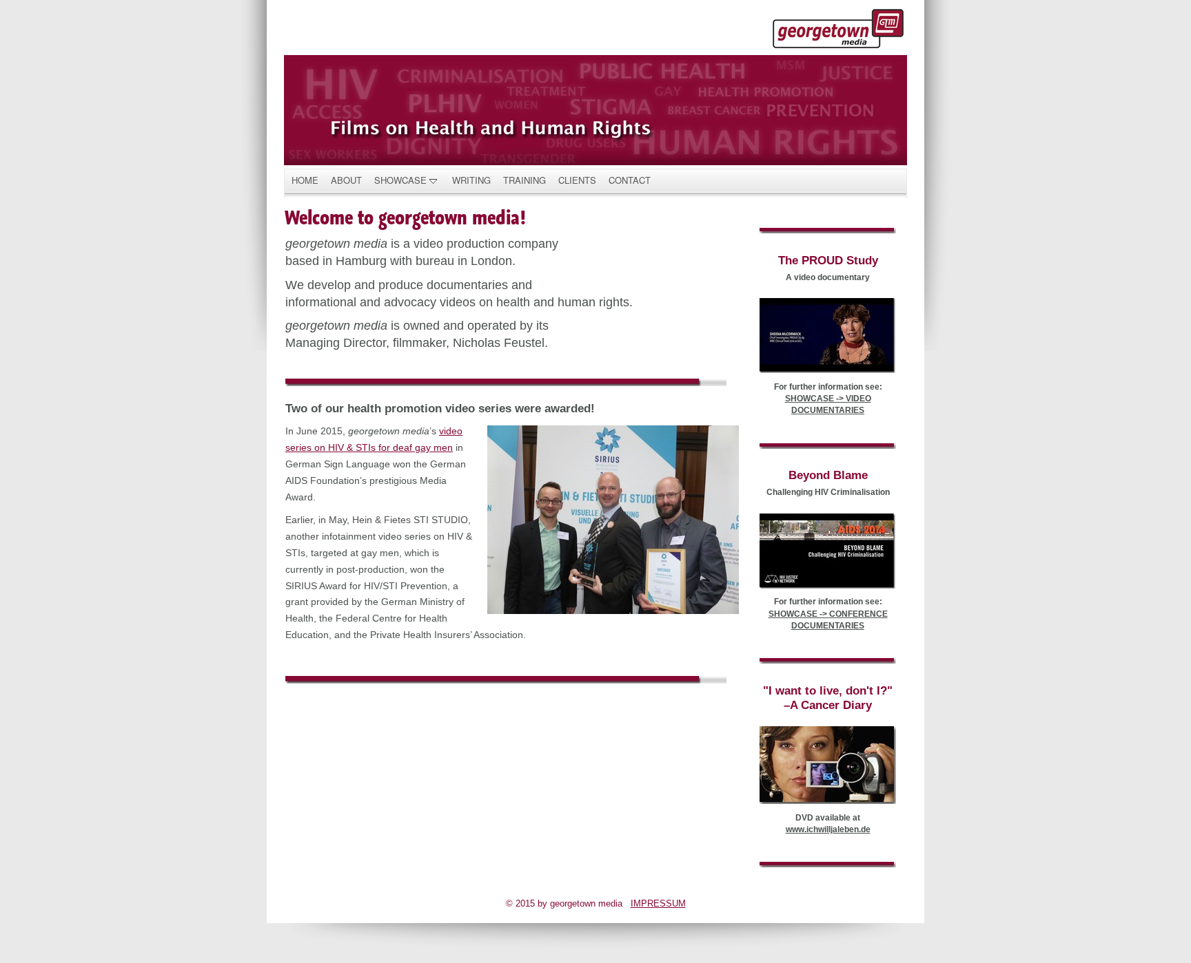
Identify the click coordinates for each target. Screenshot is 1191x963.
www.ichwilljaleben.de (828, 829)
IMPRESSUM (658, 903)
